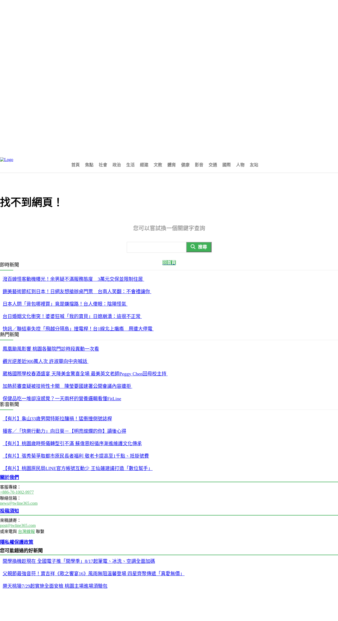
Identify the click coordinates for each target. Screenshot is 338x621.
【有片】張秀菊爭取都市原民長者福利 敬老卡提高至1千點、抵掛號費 (76, 456)
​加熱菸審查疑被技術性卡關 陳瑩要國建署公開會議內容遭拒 (67, 386)
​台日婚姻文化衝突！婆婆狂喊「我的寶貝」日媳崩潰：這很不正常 (72, 316)
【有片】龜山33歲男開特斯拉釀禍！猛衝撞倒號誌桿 (57, 418)
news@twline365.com (18, 503)
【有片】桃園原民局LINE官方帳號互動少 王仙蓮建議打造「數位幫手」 (78, 468)
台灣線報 (26, 531)
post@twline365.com (18, 525)
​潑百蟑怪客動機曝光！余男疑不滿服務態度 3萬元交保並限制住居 (73, 279)
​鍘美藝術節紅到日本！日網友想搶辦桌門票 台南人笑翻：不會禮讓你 (77, 291)
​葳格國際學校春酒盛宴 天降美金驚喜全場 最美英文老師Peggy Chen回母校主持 (85, 373)
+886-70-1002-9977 (17, 492)
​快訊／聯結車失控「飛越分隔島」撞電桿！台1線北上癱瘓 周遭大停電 (78, 329)
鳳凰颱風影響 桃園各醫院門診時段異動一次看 (51, 349)
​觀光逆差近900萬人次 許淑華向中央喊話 (45, 361)
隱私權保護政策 (16, 542)
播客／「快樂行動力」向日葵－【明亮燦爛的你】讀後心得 (64, 431)
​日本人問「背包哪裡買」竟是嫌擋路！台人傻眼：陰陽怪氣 (65, 304)
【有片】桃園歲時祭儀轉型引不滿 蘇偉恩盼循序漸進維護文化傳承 (72, 443)
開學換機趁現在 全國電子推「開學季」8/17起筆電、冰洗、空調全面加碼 (79, 561)
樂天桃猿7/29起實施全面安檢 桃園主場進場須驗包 (55, 586)
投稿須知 (9, 511)
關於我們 (9, 477)
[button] (267, 164)
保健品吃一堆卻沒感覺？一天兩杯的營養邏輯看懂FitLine (62, 398)
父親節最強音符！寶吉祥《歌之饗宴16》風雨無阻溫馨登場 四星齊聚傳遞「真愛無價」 (94, 573)
